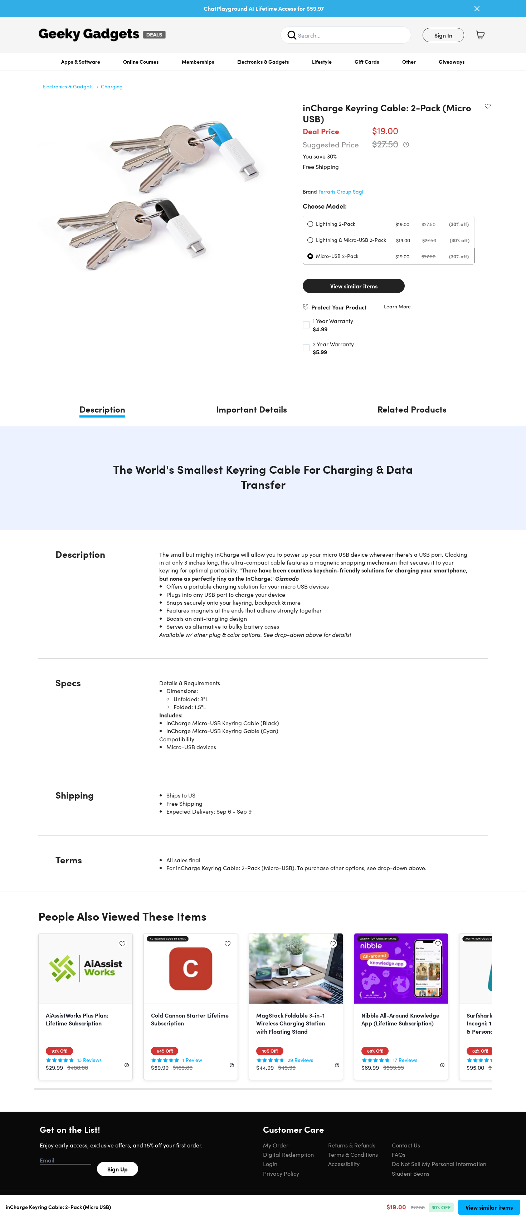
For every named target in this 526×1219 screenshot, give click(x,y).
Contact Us (406, 1145)
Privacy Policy (281, 1173)
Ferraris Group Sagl (340, 191)
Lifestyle (322, 61)
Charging (112, 86)
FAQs (398, 1154)
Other (409, 61)
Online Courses (141, 61)
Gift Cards (367, 61)
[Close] (477, 8)
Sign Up (117, 1169)
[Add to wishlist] (487, 106)
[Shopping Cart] (480, 35)
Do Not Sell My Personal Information (439, 1163)
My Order (275, 1145)
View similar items (354, 286)
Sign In (443, 35)
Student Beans (410, 1173)
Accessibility (344, 1163)
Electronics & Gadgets (263, 61)
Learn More (397, 306)
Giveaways (452, 61)
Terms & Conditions (353, 1154)
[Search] (292, 35)
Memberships (198, 61)
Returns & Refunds (351, 1145)
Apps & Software (80, 61)
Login (270, 1163)
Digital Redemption (288, 1154)
